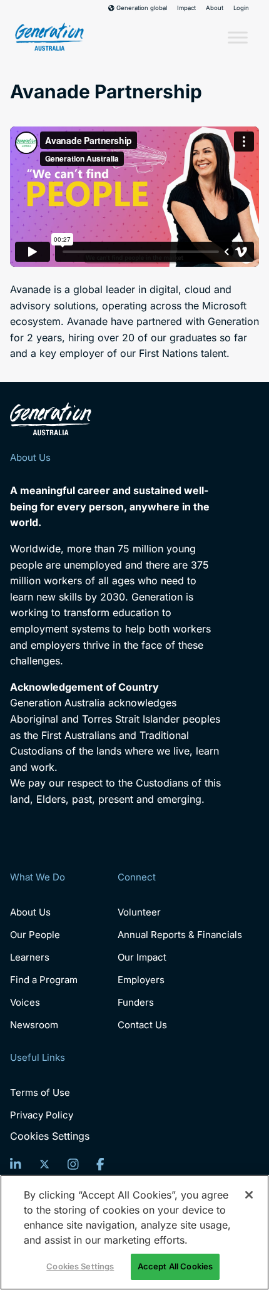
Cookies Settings (49, 1136)
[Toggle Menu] (238, 38)
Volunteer (139, 912)
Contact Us (142, 1025)
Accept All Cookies (175, 1266)
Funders (136, 1002)
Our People (35, 935)
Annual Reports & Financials (180, 935)
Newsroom (34, 1025)
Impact (186, 8)
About (214, 8)
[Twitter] (44, 1164)
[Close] (249, 1195)
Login (241, 8)
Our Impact (142, 957)
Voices (25, 1002)
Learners (29, 957)
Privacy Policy (41, 1115)
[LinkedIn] (15, 1164)
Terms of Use (40, 1092)
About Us (30, 912)
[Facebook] (100, 1164)
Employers (141, 980)
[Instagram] (73, 1164)
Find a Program (44, 980)
